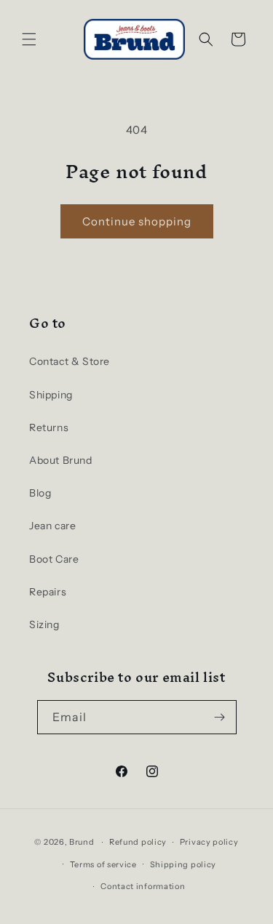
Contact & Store (69, 361)
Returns (48, 427)
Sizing (44, 624)
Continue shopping (136, 221)
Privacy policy (209, 842)
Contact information (142, 886)
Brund (82, 842)
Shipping (51, 394)
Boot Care (54, 559)
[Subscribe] (220, 717)
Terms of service (103, 864)
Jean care (52, 525)
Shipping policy (183, 864)
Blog (40, 492)
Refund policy (138, 842)
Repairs (47, 591)
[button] (29, 39)
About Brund (60, 460)
